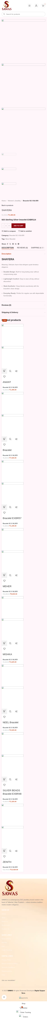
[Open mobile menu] (29, 5)
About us (5, 921)
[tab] (8, 247)
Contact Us (5, 929)
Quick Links (7, 935)
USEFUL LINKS (7, 956)
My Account (6, 925)
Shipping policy (7, 971)
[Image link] (10, 888)
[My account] (36, 5)
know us (5, 910)
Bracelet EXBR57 (12, 518)
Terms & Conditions (8, 967)
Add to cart (18, 226)
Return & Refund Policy (10, 963)
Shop (3, 917)
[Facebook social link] (7, 243)
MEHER (7, 586)
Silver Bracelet (10, 239)
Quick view (10, 371)
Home (4, 201)
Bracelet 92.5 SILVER (30, 201)
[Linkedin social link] (15, 243)
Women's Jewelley (14, 201)
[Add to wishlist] (4, 376)
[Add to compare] (16, 371)
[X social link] (10, 243)
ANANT (7, 382)
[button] (4, 371)
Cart (3, 946)
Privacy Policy (6, 960)
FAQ (3, 975)
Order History (6, 939)
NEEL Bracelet (10, 722)
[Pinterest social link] (13, 243)
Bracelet (7, 450)
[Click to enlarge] (4, 997)
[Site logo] (7, 5)
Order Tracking (7, 950)
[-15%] (13, 335)
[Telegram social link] (18, 243)
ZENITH (7, 862)
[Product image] (13, 357)
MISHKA (7, 654)
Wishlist (4, 942)
